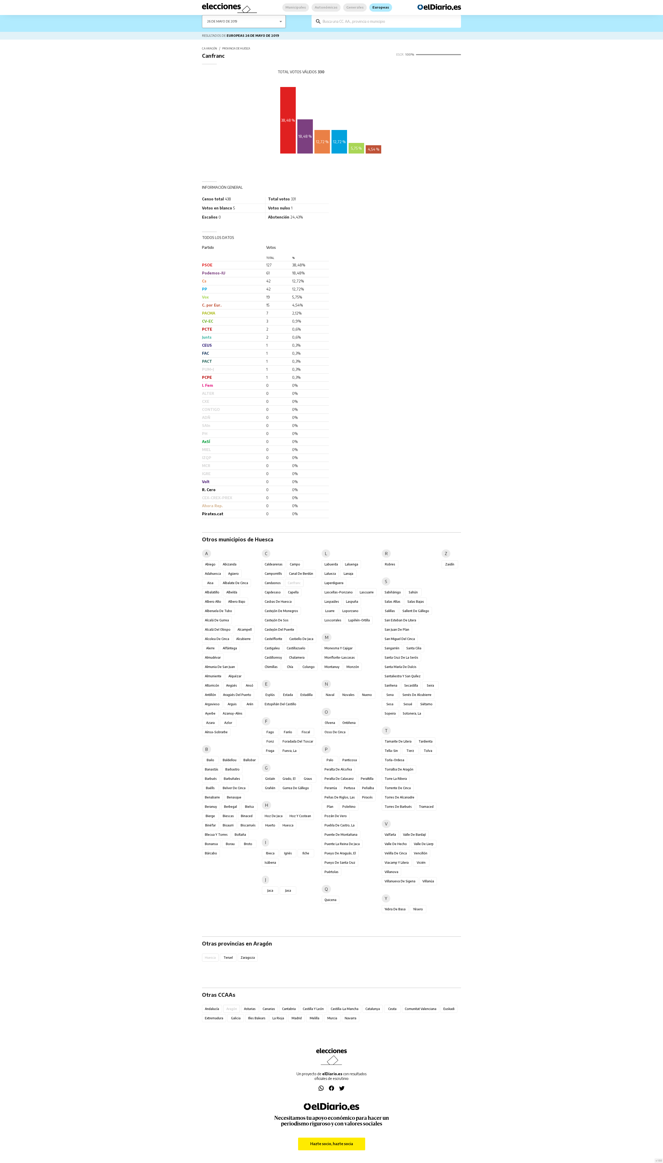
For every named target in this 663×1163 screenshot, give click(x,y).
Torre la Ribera (396, 779)
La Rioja (278, 1018)
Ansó (249, 685)
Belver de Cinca (234, 788)
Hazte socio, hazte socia (331, 1144)
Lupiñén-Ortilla (359, 620)
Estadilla (306, 695)
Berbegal (230, 807)
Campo (295, 564)
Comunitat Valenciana (420, 1009)
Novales (348, 695)
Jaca (270, 890)
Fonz (270, 741)
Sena (390, 695)
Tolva (428, 751)
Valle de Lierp (424, 844)
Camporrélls (273, 574)
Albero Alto (213, 602)
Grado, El (289, 779)
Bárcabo (211, 853)
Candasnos (273, 583)
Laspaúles (332, 602)
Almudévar (213, 657)
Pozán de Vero (336, 816)
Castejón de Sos (277, 620)
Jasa (288, 890)
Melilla (314, 1018)
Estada (288, 695)
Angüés (231, 685)
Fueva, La (290, 751)
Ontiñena (349, 723)
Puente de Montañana (341, 835)
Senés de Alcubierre (416, 695)
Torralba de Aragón (399, 769)
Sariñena (391, 685)
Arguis (232, 704)
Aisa (210, 583)
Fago (270, 732)
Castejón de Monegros (281, 611)
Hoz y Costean (300, 816)
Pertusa (349, 788)
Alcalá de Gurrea (217, 620)
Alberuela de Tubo (218, 611)
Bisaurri (228, 825)
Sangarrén (392, 648)
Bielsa (249, 807)
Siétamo (426, 704)
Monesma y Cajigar (338, 648)
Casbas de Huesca (278, 602)
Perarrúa (331, 788)
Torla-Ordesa (394, 760)
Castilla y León (313, 1009)
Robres (390, 564)
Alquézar (234, 676)
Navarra (350, 1018)
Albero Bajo (236, 602)
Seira (430, 685)
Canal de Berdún (301, 574)
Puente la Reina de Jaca (342, 844)
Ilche (305, 853)
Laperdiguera (334, 583)
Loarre (330, 611)
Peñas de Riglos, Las (340, 797)
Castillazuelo (296, 648)
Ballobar (249, 760)
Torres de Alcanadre (399, 797)
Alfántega (230, 648)
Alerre (210, 648)
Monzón (353, 667)
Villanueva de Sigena (400, 881)
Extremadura (214, 1018)
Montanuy (332, 667)
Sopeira (390, 713)
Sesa (389, 704)
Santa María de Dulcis (400, 667)
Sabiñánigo (393, 592)
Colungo (308, 667)
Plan (330, 807)
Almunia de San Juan (220, 667)
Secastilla (411, 685)
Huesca (288, 825)
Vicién (421, 862)
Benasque (234, 797)
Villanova (391, 872)
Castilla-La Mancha (344, 1009)
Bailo (210, 760)
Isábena (270, 862)
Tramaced (426, 807)
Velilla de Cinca (396, 853)
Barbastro (232, 769)
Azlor (228, 723)
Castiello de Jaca (301, 639)
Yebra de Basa (395, 909)
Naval (330, 695)
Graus (308, 779)
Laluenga (351, 564)
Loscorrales (333, 620)
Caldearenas (274, 564)
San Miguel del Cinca (400, 639)
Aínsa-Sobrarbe (216, 732)
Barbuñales (232, 779)
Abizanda (229, 564)
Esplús (270, 695)
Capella (293, 592)
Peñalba (368, 788)
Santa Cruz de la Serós (401, 657)
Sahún (413, 592)
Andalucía (212, 1009)
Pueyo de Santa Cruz (340, 862)
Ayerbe (210, 713)
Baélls (210, 788)
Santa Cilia (413, 648)
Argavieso (212, 704)
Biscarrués (248, 825)
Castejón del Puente (279, 629)
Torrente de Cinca (398, 788)
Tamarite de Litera (398, 741)
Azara (210, 723)
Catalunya (372, 1009)
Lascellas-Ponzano (339, 592)
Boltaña (240, 835)
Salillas (390, 611)
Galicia (236, 1018)
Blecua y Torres (216, 835)
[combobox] (390, 21)
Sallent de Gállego (415, 611)
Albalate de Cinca (235, 583)
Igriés (288, 853)
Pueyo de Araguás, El (340, 853)
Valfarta (390, 835)
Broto (248, 844)
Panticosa (349, 760)
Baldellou (229, 760)
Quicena (330, 900)
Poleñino (349, 807)
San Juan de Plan (397, 629)
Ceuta (392, 1009)
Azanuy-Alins (232, 713)
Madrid (297, 1018)
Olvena (330, 723)
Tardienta (426, 741)
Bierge (210, 816)
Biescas (228, 816)
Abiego (210, 564)
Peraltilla (367, 779)
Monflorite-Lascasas (340, 657)
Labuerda (331, 564)
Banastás (211, 769)
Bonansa (211, 844)
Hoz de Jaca (274, 816)
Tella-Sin (391, 751)
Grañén (270, 788)
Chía (290, 667)
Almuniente (213, 676)
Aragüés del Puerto (237, 695)
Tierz (410, 751)
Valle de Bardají (414, 835)
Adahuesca (213, 574)
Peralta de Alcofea (338, 769)
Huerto (270, 825)
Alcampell (244, 629)
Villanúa (428, 881)
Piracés (367, 797)
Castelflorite (273, 639)
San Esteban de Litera (400, 620)
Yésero (418, 909)
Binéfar (210, 825)
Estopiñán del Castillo (280, 704)
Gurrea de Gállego (296, 788)
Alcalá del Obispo (217, 629)
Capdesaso (273, 592)
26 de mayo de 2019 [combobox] (222, 21)
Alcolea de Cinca (217, 639)
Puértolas (331, 872)
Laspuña (352, 602)
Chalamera (297, 657)
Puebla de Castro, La (340, 825)
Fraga (270, 751)
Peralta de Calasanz (339, 779)
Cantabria (289, 1009)
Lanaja (348, 574)
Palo (330, 760)
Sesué (407, 704)
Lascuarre (367, 592)
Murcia (332, 1018)
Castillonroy (273, 657)
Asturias (250, 1009)
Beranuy (211, 807)
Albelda (231, 592)
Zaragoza (248, 958)
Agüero (233, 574)
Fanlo (288, 732)
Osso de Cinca (335, 732)
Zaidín (449, 564)
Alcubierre (243, 639)
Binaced (247, 816)
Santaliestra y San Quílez (403, 676)
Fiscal (306, 732)
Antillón (210, 695)
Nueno (367, 695)
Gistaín (270, 779)
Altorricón (212, 685)
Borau (230, 844)
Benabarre (212, 797)
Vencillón (420, 853)
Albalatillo (212, 592)
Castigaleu (272, 648)
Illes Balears (256, 1018)
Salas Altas (392, 602)
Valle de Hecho (396, 844)
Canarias (269, 1009)
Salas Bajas (415, 602)
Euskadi (449, 1009)
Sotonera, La (412, 713)
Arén (250, 704)
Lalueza (330, 574)
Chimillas (271, 667)
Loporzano (350, 611)
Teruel (228, 958)
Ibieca (270, 853)
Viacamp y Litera (397, 862)
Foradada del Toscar (298, 741)
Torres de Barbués (398, 807)
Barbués (211, 779)
